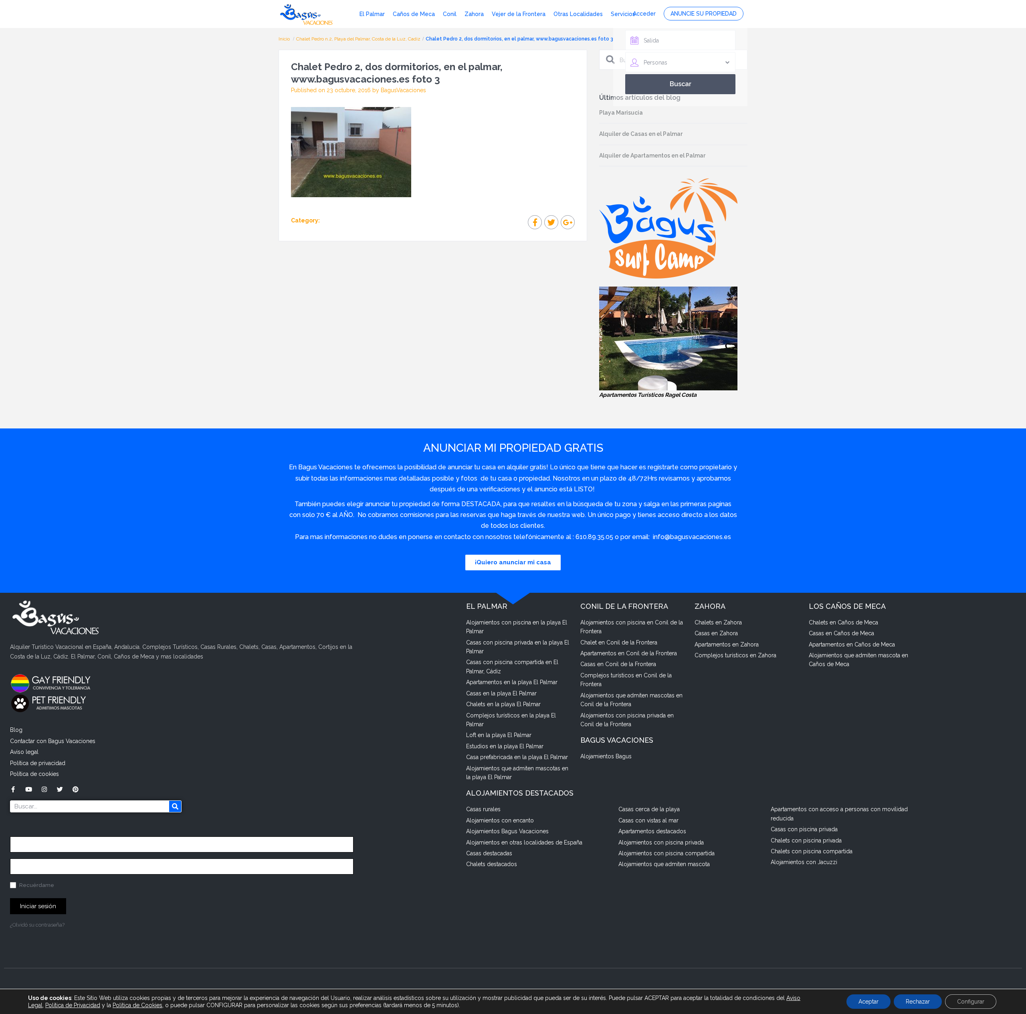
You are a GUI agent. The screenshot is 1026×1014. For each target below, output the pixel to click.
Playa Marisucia (621, 112)
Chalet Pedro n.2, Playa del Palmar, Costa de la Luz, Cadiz (358, 39)
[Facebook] (13, 789)
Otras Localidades (578, 14)
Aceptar (868, 1001)
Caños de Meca (414, 14)
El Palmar (372, 14)
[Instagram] (44, 789)
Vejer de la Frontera (518, 14)
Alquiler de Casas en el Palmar (641, 134)
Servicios (623, 14)
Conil (449, 14)
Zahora (474, 14)
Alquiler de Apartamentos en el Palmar (652, 155)
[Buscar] (175, 806)
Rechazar (918, 1001)
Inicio (285, 39)
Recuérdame (36, 885)
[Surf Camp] (668, 228)
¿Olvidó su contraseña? (37, 925)
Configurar (970, 1001)
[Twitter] (60, 789)
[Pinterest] (76, 789)
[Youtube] (29, 789)
